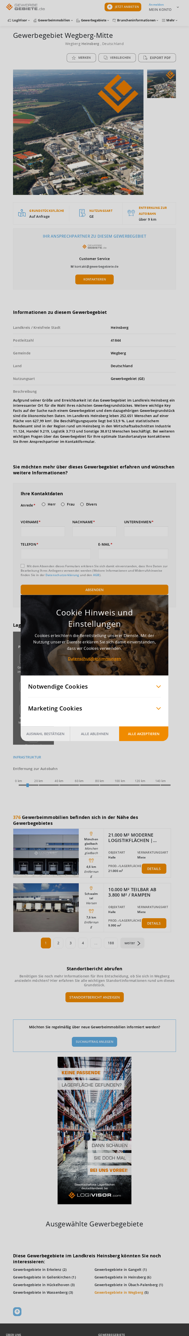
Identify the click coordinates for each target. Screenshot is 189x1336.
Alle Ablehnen (95, 733)
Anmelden (156, 4)
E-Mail (104, 544)
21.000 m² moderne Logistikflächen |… (132, 837)
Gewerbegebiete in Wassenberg (40, 1292)
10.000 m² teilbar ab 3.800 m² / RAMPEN (132, 892)
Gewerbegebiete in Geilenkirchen (42, 1277)
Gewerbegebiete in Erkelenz (37, 1269)
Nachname (82, 522)
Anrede (27, 505)
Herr (52, 504)
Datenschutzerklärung (62, 575)
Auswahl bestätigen (45, 733)
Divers (91, 504)
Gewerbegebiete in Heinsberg (120, 1277)
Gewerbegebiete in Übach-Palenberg (126, 1284)
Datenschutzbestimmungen (94, 658)
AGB (96, 575)
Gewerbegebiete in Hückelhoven (41, 1284)
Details (154, 868)
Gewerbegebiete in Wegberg (118, 1292)
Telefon (28, 544)
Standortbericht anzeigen (94, 997)
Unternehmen (137, 522)
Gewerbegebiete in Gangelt (118, 1269)
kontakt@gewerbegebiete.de (96, 266)
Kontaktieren (94, 279)
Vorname (29, 522)
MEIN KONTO (160, 9)
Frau (71, 504)
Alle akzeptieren (143, 733)
